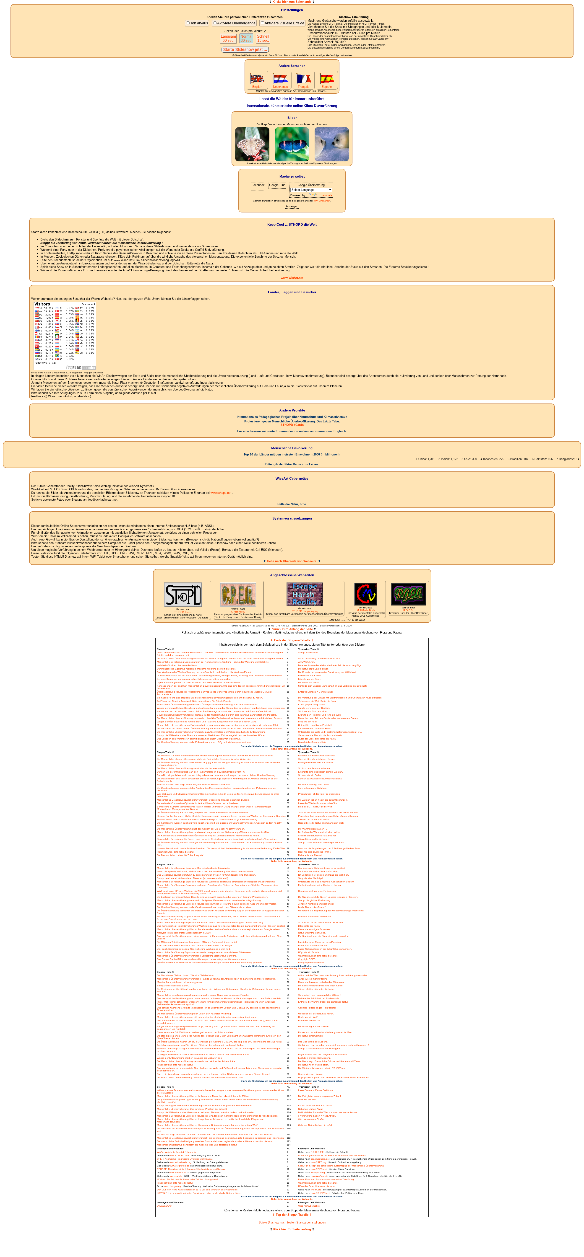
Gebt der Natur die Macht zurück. (315, 1125)
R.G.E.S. (408, 610)
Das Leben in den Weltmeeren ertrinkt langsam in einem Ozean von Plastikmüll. (199, 738)
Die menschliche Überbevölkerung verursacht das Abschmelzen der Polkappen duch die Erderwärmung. (211, 732)
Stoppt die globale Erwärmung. (314, 900)
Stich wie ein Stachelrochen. (313, 711)
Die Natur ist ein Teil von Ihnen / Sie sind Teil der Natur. (186, 975)
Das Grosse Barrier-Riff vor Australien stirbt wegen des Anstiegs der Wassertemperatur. (202, 959)
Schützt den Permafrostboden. (314, 768)
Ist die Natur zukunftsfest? (312, 907)
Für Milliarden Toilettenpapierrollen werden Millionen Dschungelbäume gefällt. (197, 942)
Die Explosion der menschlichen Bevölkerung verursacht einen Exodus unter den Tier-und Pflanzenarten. (212, 897)
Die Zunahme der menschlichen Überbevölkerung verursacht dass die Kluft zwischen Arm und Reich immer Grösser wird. (220, 728)
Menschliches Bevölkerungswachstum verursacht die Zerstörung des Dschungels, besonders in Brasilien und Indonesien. (220, 1138)
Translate (326, 195)
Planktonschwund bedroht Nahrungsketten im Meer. (325, 1032)
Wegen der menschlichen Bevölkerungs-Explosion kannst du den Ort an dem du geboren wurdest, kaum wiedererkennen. (221, 708)
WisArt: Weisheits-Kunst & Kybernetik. (177, 1152)
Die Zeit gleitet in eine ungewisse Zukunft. (320, 1096)
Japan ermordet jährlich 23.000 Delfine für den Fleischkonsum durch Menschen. (199, 682)
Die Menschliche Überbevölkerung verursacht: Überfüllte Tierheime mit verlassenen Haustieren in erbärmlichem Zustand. (220, 718)
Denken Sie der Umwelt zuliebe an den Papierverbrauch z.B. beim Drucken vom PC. (201, 772)
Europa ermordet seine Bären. (173, 985)
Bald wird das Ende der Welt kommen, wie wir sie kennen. (328, 1112)
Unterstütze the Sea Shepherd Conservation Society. (326, 881)
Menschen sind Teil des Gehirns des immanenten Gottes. (328, 718)
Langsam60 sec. (228, 38)
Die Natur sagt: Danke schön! (313, 668)
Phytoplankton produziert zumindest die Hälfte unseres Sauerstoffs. (333, 1077)
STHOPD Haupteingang (305, 611)
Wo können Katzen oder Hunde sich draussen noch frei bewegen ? (333, 1045)
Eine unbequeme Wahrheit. (312, 788)
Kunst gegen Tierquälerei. (312, 704)
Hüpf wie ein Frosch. (309, 952)
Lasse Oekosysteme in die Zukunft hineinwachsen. (325, 949)
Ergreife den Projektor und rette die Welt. (319, 715)
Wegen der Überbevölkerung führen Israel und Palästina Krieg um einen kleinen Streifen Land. (207, 721)
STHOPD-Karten (183, 612)
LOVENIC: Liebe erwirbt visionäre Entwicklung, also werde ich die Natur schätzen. (200, 1193)
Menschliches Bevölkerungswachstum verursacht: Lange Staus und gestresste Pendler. (203, 995)
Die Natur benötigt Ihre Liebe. (313, 784)
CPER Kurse (238, 611)
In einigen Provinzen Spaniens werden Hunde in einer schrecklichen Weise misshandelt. (203, 1054)
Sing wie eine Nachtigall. (311, 878)
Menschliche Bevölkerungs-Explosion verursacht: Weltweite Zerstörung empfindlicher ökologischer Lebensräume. (216, 881)
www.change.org (172, 1186)
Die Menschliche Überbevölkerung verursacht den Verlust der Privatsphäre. (196, 1061)
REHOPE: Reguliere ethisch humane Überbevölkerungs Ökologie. (191, 1169)
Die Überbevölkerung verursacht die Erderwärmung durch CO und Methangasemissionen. (204, 742)
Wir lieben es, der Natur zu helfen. (316, 1013)
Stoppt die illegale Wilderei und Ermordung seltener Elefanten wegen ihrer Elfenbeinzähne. (205, 1105)
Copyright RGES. (307, 959)
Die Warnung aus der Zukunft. (314, 1026)
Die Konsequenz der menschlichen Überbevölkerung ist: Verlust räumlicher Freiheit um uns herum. (208, 835)
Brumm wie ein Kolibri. (309, 675)
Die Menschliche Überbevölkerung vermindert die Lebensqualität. (191, 768)
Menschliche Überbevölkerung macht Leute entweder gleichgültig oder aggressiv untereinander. (207, 1017)
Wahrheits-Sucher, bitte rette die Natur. (177, 665)
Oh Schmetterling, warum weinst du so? (319, 658)
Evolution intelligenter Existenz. (314, 1058)
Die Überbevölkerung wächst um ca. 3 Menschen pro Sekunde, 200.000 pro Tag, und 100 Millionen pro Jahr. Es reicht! (219, 1041)
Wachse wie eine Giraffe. (311, 1119)
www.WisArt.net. (306, 662)
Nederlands (280, 86)
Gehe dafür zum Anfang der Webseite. (292, 748)
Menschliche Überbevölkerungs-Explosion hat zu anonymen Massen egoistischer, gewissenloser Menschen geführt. (218, 725)
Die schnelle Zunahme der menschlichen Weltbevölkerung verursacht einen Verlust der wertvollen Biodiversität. (215, 755)
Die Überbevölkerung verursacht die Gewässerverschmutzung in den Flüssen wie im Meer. (204, 907)
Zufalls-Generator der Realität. (314, 708)
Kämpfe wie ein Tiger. (309, 679)
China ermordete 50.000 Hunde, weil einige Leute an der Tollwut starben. (195, 1032)
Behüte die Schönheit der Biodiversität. (318, 998)
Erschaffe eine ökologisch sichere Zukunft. (320, 772)
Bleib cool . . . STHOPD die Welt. (315, 806)
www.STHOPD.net (320, 1193)
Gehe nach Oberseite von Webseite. (292, 561)
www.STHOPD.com (179, 1155)
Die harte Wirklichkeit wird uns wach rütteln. (320, 985)
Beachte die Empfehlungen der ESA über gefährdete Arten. (329, 848)
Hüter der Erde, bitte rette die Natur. (317, 738)
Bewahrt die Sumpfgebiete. (312, 742)
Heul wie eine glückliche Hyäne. (314, 852)
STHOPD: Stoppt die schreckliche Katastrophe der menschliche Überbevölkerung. (341, 1165)
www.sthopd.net (221, 492)
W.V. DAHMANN (322, 200)
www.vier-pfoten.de (179, 1165)
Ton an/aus (199, 23)
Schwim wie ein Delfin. (309, 775)
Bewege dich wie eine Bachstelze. (316, 762)
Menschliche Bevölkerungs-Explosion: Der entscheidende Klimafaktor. (193, 868)
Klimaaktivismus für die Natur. (313, 839)
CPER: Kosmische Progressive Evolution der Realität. (185, 1159)
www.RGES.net (319, 1169)
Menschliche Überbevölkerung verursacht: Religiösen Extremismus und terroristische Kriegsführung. (209, 900)
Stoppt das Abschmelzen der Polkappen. (319, 1048)
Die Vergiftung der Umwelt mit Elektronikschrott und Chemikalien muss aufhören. (340, 697)
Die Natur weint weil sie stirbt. (313, 1064)
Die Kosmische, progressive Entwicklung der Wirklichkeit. (327, 672)
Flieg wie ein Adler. (308, 721)
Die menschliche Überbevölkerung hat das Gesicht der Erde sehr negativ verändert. (201, 829)
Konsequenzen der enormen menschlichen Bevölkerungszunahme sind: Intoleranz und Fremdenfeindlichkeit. (214, 711)
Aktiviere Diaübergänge (236, 23)
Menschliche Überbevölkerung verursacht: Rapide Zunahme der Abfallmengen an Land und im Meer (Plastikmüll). (216, 979)
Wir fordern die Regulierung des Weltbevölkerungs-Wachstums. (331, 910)
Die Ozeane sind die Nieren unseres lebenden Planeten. (328, 897)
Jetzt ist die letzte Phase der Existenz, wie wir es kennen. (328, 812)
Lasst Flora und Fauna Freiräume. (316, 1090)
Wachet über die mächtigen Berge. (316, 759)
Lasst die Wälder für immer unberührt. (318, 803)
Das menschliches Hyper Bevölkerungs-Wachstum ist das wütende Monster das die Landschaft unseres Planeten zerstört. (221, 926)
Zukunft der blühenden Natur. (313, 819)
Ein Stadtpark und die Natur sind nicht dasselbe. (323, 936)
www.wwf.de (175, 1176)
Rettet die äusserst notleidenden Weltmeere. (321, 982)
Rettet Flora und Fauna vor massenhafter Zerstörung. (326, 1179)
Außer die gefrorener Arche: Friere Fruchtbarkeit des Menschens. (332, 1155)
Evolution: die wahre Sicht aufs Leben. (318, 871)
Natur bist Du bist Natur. (310, 1109)
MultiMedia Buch (366, 610)
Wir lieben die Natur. (308, 682)
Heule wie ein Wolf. (308, 1017)
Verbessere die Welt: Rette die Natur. (317, 701)
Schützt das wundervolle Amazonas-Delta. (320, 778)
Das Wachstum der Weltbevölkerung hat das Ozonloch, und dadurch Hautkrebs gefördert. (204, 672)
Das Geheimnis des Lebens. (313, 1041)
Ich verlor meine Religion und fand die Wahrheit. (323, 875)
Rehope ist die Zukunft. (310, 855)
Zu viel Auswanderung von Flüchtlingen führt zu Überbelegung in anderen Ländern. (201, 1045)
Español (327, 86)
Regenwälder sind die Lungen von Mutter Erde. (323, 1054)
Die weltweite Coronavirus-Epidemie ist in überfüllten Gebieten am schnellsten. (198, 803)
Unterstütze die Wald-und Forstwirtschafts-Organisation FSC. (330, 732)
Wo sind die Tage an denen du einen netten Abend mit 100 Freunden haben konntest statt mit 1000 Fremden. (215, 1134)
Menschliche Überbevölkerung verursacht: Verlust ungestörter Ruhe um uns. (197, 955)
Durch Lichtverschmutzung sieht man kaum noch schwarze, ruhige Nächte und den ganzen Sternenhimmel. (213, 1074)
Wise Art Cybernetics (309, 1206)
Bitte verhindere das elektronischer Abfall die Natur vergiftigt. (330, 665)
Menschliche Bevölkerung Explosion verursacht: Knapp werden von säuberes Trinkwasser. (204, 952)
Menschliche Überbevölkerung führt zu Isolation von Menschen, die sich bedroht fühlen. (203, 1096)
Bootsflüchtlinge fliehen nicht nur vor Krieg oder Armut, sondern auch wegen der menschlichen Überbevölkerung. (216, 775)
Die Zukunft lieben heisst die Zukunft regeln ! (180, 855)
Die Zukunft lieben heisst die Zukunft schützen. (323, 800)
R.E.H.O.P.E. (317, 1152)
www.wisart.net (164, 1206)
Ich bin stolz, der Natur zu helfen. (315, 1105)
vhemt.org (316, 1189)
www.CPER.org (318, 1162)
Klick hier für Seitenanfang (292, 1229)
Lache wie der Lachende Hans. (314, 728)
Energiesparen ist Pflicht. (311, 962)
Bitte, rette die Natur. (309, 926)
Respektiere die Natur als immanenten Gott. (321, 823)
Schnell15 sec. (263, 38)
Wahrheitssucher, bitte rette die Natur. (318, 955)
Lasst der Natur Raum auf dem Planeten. (320, 942)
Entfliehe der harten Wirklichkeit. (315, 916)
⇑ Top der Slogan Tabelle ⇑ (292, 1214)
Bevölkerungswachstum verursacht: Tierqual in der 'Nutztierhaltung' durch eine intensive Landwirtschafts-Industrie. (217, 715)
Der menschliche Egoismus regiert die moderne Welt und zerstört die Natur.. (196, 668)
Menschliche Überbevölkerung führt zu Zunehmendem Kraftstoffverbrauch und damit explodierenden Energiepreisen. (218, 929)
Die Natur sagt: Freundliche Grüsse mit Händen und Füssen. (330, 1061)
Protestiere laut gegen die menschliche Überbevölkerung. (328, 816)
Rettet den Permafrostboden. (313, 945)
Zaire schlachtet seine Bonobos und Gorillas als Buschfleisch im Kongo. (194, 945)
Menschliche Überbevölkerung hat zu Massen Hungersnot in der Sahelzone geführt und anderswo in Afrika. (213, 832)
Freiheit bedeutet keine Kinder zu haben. (320, 885)
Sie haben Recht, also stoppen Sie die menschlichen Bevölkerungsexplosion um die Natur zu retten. (210, 697)
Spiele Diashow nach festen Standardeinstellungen (292, 1222)
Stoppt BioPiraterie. (308, 652)
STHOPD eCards (292, 425)
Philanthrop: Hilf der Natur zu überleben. (319, 794)
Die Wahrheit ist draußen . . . (313, 829)
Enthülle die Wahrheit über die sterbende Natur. (323, 1002)
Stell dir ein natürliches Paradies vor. (317, 835)
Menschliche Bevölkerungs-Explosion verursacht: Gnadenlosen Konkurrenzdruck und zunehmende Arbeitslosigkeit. (217, 1116)
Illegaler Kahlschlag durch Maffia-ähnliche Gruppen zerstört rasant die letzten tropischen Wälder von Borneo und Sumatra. (221, 816)
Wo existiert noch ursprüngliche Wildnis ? (319, 995)
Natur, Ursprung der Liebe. (312, 932)
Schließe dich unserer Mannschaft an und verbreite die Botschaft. (332, 686)
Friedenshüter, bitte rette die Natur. (316, 989)
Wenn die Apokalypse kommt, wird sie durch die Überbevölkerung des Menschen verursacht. (205, 871)
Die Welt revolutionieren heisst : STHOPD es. (321, 1068)
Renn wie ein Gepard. (309, 1020)
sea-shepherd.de (320, 1159)
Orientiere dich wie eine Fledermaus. (317, 891)
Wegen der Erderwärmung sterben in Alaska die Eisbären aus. (189, 1058)
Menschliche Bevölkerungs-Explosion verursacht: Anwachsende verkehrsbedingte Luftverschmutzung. (210, 922)
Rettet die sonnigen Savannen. (314, 929)
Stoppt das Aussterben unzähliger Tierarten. (321, 842)
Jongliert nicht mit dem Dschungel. (316, 904)
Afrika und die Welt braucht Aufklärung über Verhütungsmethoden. (333, 975)
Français (303, 86)
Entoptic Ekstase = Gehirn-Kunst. (315, 692)
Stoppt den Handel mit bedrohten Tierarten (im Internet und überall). (193, 878)
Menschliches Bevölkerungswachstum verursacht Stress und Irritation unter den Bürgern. (203, 800)
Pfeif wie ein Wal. (307, 1099)
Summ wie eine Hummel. (311, 1074)
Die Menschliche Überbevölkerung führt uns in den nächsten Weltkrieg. (194, 1013)
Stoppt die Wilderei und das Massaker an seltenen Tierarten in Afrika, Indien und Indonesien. (206, 1112)
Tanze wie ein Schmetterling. (313, 979)
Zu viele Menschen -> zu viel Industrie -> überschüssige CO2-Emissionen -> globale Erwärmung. (207, 819)
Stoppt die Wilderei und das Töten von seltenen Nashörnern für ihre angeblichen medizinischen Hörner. (211, 735)
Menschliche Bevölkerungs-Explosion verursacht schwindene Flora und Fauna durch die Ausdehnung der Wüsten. (217, 904)
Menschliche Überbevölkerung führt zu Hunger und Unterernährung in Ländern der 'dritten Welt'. (207, 1125)
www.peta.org (318, 1172)
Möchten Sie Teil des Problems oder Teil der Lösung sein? (187, 1179)
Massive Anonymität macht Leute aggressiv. (180, 982)
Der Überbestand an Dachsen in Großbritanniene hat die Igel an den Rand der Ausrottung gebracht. (210, 962)
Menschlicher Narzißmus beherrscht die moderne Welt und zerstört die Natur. (197, 1144)
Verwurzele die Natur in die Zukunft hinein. (320, 735)
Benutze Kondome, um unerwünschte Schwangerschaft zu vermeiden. (194, 679)
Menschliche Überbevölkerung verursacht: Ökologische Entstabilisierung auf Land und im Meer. (207, 704)
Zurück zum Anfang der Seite (292, 629)
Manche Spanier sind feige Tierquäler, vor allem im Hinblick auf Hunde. (194, 784)
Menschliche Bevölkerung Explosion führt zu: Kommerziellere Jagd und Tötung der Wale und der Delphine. (213, 662)
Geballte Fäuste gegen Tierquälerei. (317, 1007)
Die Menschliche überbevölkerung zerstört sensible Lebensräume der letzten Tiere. (200, 1077)
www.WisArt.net (292, 277)
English (257, 86)
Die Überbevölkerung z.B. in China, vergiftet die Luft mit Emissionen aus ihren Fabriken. (203, 812)
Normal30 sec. (246, 38)
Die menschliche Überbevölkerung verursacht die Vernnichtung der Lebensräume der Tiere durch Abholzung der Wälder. (220, 658)
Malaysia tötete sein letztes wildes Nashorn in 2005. (184, 932)
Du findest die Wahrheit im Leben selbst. (319, 832)
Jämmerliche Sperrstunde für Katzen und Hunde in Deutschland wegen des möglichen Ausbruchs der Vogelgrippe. (217, 839)
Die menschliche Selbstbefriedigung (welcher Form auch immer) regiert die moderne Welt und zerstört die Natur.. (215, 1141)
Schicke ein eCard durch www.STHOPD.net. (321, 922)
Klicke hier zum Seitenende (292, 1)
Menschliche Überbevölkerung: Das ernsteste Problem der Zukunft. (192, 1109)
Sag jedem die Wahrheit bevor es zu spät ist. (321, 868)
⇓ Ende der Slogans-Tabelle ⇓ (292, 640)
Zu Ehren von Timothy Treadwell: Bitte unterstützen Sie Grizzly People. (194, 701)
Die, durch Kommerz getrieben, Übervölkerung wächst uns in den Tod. (194, 949)
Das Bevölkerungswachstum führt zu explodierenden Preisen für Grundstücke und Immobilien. (206, 875)
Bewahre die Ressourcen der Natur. (317, 755)
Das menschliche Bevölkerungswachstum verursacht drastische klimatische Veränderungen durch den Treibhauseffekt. (219, 998)
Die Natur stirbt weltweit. (310, 1036)
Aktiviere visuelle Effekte (284, 23)
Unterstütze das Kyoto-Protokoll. (315, 725)
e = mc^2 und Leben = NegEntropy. (317, 1116)
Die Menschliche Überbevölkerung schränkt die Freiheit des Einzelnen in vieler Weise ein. (204, 759)
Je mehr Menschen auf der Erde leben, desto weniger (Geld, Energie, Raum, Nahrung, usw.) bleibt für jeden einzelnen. (219, 675)
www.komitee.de (177, 1172)
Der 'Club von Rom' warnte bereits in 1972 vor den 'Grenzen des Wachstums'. (198, 1189)
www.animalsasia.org (180, 1162)
